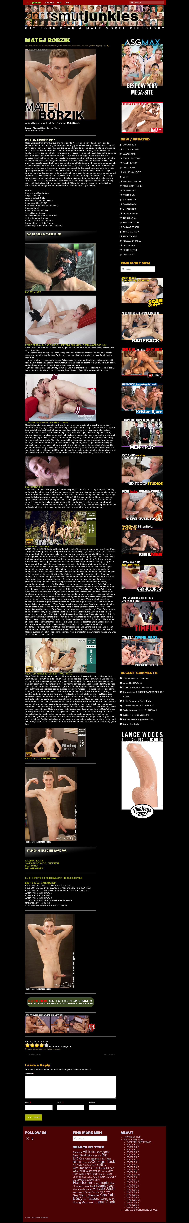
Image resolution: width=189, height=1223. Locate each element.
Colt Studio (77, 1165)
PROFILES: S (133, 1190)
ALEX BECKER (130, 236)
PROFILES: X (133, 1202)
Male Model (90, 1186)
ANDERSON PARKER (133, 186)
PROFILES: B (133, 1147)
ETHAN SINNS (130, 209)
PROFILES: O (133, 1180)
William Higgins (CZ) (97, 46)
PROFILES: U (133, 1195)
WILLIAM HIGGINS (34, 861)
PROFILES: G (133, 1159)
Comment (29, 1074)
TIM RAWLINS (135, 683)
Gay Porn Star (88, 1173)
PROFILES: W (133, 1200)
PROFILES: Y (133, 1205)
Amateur (77, 1152)
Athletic (89, 1152)
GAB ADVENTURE (131, 158)
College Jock (37, 1049)
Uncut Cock (56, 1049)
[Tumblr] (32, 1138)
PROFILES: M (133, 1175)
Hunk (104, 1183)
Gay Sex (102, 1174)
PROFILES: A (133, 1144)
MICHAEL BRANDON (142, 687)
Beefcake (86, 1155)
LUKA (125, 177)
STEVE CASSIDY (131, 149)
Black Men (106, 1159)
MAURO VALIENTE (132, 172)
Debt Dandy (62, 46)
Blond (77, 1162)
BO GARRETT (129, 145)
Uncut (90, 1202)
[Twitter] (28, 1138)
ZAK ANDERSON (131, 227)
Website (92, 1103)
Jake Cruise (85, 46)
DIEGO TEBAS (130, 250)
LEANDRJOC (129, 190)
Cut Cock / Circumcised (89, 1166)
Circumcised (86, 1162)
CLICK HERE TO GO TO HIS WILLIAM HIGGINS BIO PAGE (53, 878)
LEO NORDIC (129, 167)
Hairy (96, 1179)
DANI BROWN (129, 204)
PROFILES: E (133, 1154)
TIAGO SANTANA (131, 232)
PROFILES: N (133, 1177)
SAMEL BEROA (130, 163)
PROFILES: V (133, 1197)
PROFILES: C (133, 1149)
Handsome (83, 1182)
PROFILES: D (133, 1152)
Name (28, 1103)
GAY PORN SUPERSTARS (139, 1142)
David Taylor (145, 701)
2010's (35, 46)
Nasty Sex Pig (78, 1192)
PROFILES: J (133, 1167)
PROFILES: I (133, 1164)
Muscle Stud (103, 1189)
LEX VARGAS (129, 154)
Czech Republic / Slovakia (48, 46)
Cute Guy (98, 1168)
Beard (76, 1155)
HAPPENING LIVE (132, 1137)
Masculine (78, 1189)
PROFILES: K (133, 1170)
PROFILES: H (133, 1162)
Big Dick (29, 1049)
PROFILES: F (133, 1157)
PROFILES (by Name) (134, 1139)
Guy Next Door (87, 1177)
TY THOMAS (151, 710)
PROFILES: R (133, 1187)
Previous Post (34, 1054)
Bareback (102, 1152)
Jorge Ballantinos (145, 719)
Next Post (108, 1054)
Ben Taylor (135, 724)
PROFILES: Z (133, 1207)
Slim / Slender (89, 1195)
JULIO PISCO (129, 199)
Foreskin (104, 1171)
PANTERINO (129, 195)
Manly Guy (105, 1186)
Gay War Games (73, 46)
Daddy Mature (92, 1171)
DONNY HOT (129, 245)
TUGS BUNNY (129, 218)
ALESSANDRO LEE (132, 241)
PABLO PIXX (129, 254)
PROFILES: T (133, 1192)
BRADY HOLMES (131, 222)
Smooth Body (47, 1049)
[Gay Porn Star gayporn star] (60, 1003)
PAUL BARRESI (146, 705)
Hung (96, 1183)
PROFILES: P (133, 1182)
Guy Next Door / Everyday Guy (94, 1178)
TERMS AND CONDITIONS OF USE (140, 1210)
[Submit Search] (131, 2)
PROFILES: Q (133, 1185)
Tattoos (93, 1198)
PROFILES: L (133, 1172)
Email (59, 1103)
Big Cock (97, 1155)
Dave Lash (144, 678)
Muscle (87, 1189)
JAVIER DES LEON (132, 181)
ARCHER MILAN (130, 213)
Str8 (84, 1199)
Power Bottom (92, 1192)
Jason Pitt (144, 715)
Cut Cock (87, 1165)
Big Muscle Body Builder (91, 1159)
